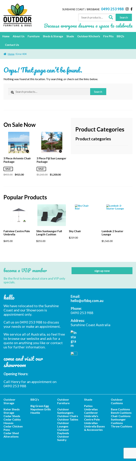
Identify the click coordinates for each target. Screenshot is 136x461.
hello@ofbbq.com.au (87, 300)
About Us (18, 36)
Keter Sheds (12, 409)
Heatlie (35, 412)
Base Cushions (120, 409)
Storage (9, 412)
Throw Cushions (121, 426)
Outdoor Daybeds (63, 431)
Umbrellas (91, 409)
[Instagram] (127, 9)
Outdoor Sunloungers (65, 411)
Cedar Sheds (12, 416)
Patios (88, 406)
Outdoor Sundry (63, 438)
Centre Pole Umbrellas (92, 421)
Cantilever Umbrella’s (91, 414)
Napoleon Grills (40, 409)
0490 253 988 (112, 9)
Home (6, 36)
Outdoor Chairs (67, 416)
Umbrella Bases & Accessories (94, 428)
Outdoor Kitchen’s (88, 36)
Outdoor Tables (67, 419)
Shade (70, 36)
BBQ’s (120, 36)
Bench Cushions (121, 412)
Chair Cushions (121, 416)
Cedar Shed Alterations (11, 434)
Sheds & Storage (53, 36)
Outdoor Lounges (63, 424)
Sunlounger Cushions (118, 421)
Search (124, 17)
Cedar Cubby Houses (12, 421)
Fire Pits (108, 36)
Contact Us (12, 44)
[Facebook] (131, 9)
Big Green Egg (39, 406)
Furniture (34, 36)
